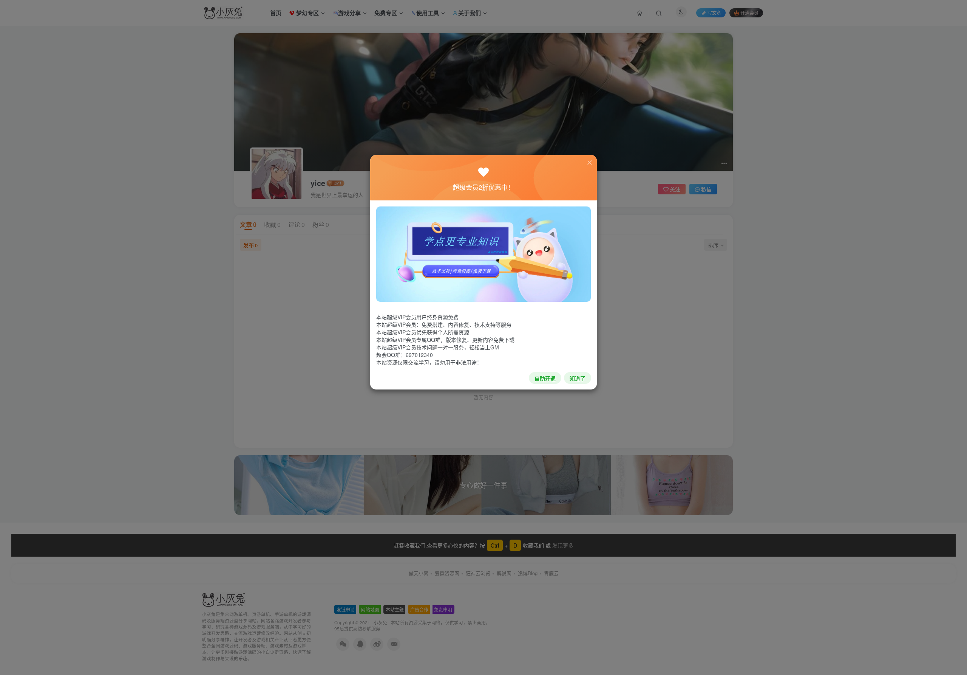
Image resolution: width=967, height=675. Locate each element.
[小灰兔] (483, 253)
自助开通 (545, 378)
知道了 (577, 378)
